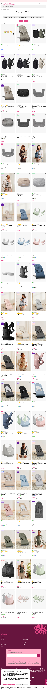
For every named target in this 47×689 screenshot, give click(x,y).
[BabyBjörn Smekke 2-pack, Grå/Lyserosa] (1, 614)
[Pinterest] (30, 681)
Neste (27, 621)
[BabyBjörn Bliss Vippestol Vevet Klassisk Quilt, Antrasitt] (35, 287)
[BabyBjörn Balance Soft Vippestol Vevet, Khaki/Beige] (1, 495)
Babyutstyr (23, 14)
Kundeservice (46, 683)
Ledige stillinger (3, 644)
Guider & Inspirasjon (4, 641)
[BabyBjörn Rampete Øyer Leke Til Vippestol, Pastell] (2, 49)
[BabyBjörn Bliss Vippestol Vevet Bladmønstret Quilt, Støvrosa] (19, 495)
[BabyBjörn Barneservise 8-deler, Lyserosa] (33, 614)
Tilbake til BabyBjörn (5, 9)
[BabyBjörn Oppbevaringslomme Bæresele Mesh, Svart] (2, 138)
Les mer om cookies (6, 681)
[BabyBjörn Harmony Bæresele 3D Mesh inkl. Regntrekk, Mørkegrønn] (32, 49)
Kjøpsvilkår (2, 637)
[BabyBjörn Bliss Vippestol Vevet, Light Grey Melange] (2, 317)
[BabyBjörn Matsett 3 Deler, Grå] (1, 257)
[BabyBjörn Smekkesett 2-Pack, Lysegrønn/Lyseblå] (34, 436)
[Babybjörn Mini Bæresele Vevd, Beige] (33, 376)
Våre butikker (25, 642)
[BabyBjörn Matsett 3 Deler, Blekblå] (4, 257)
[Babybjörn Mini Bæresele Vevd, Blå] (20, 376)
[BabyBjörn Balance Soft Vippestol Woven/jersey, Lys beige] (2, 376)
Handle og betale (25, 639)
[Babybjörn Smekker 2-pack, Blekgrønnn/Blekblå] (2, 614)
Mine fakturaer (3, 639)
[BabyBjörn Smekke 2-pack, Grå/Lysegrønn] (3, 614)
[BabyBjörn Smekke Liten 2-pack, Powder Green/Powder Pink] (33, 436)
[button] (2, 3)
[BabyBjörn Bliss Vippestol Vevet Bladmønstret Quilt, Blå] (34, 495)
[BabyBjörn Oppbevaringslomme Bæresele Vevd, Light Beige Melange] (3, 138)
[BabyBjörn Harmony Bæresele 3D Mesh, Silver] (19, 168)
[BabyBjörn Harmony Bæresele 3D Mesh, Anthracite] (20, 168)
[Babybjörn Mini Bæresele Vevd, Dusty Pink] (32, 376)
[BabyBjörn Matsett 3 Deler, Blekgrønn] (3, 257)
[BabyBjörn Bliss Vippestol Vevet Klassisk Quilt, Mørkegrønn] (33, 287)
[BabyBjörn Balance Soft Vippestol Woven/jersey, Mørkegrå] (1, 376)
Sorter (26, 20)
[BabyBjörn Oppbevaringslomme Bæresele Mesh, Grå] (1, 138)
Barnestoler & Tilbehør (23, 17)
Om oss (2, 646)
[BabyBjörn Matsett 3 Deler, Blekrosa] (2, 257)
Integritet (24, 641)
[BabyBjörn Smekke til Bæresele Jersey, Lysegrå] (32, 138)
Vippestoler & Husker (39, 17)
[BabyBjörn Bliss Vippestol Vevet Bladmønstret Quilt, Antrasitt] (33, 495)
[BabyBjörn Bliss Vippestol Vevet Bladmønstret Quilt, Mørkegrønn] (20, 495)
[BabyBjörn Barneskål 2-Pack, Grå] (1, 287)
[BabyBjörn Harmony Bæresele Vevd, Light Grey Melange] (34, 168)
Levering (24, 637)
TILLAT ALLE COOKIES (9, 685)
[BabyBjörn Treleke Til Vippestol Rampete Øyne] (1, 49)
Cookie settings (3, 642)
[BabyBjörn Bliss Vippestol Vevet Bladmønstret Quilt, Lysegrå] (32, 495)
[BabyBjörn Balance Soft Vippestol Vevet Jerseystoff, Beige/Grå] (3, 406)
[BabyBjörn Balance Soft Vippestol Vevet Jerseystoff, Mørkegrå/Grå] (1, 406)
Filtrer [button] (21, 20)
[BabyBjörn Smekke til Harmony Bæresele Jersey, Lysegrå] (1, 168)
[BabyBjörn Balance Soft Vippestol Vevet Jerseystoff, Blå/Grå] (2, 406)
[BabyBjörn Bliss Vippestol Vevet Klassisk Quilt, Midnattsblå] (32, 287)
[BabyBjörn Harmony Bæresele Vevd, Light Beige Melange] (33, 168)
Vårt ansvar (24, 644)
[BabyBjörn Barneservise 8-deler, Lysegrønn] (32, 614)
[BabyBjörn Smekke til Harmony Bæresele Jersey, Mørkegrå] (2, 168)
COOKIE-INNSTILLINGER (22, 685)
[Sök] (2, 6)
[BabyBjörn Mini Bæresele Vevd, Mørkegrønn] (19, 376)
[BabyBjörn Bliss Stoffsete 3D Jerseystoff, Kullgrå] (32, 525)
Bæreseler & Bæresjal (13, 17)
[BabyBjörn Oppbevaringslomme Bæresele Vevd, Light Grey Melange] (4, 138)
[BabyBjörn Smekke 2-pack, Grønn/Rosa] (4, 614)
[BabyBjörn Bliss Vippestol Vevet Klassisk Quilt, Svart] (34, 287)
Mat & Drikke (31, 17)
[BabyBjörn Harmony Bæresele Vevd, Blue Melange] (32, 168)
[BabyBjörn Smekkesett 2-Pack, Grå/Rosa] (19, 436)
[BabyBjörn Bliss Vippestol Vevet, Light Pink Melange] (1, 317)
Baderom (5, 17)
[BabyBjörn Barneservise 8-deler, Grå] (19, 614)
